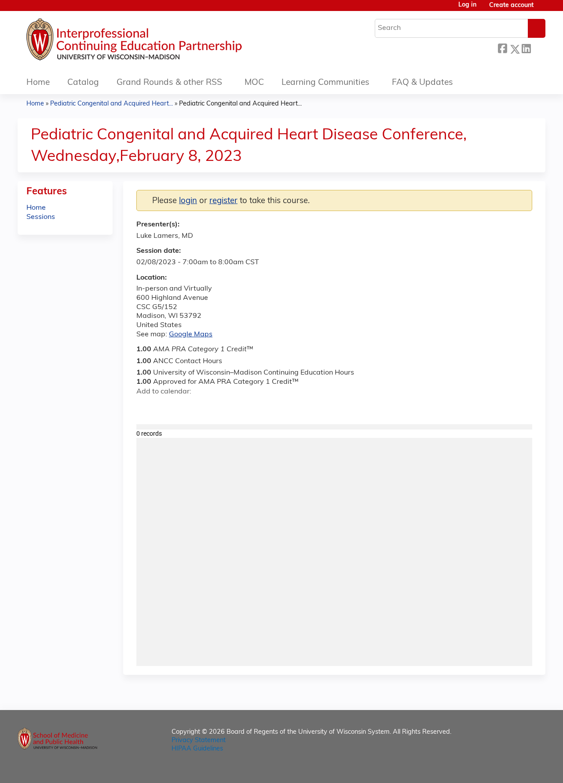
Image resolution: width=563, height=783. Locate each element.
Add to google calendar (145, 407)
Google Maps (190, 334)
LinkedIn (526, 47)
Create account (511, 5)
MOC (254, 83)
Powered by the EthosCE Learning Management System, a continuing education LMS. (514, 768)
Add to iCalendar (185, 406)
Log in (467, 5)
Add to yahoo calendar (165, 407)
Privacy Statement (199, 740)
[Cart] (542, 9)
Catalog (83, 83)
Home (38, 83)
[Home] (160, 42)
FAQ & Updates (422, 83)
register (223, 201)
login (188, 201)
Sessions (40, 217)
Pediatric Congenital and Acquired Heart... (111, 104)
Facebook (502, 47)
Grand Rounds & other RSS (169, 83)
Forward (538, 47)
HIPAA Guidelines (197, 749)
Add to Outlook (206, 407)
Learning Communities (325, 83)
